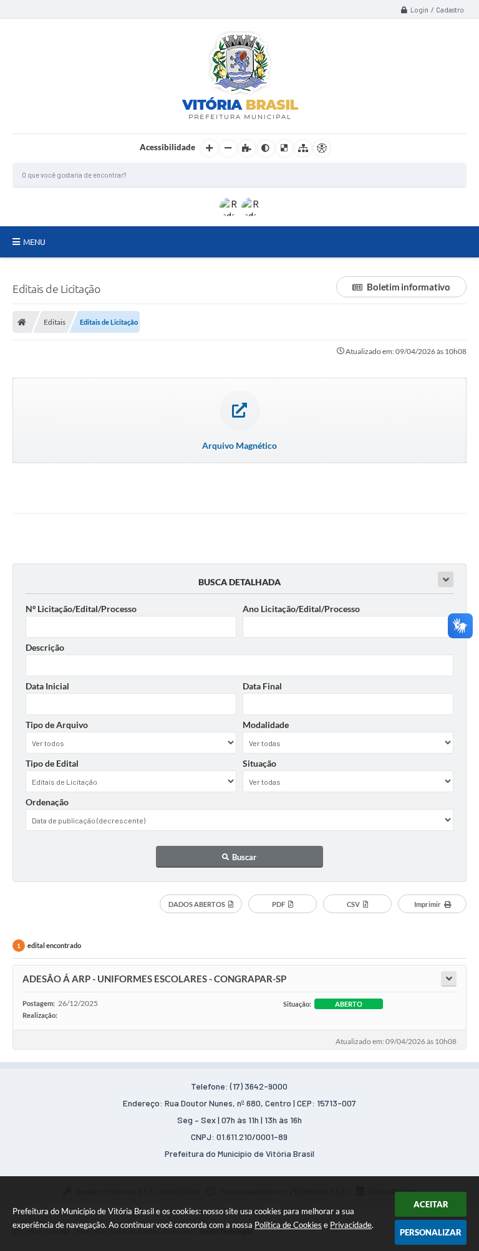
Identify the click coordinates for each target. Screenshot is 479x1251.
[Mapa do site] (303, 148)
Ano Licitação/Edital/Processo (301, 608)
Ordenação (47, 802)
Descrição (45, 647)
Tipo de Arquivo (57, 724)
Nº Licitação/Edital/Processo (81, 608)
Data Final (262, 686)
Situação (259, 763)
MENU (34, 241)
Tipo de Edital (52, 763)
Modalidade (266, 724)
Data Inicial (47, 686)
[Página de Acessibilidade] (322, 148)
